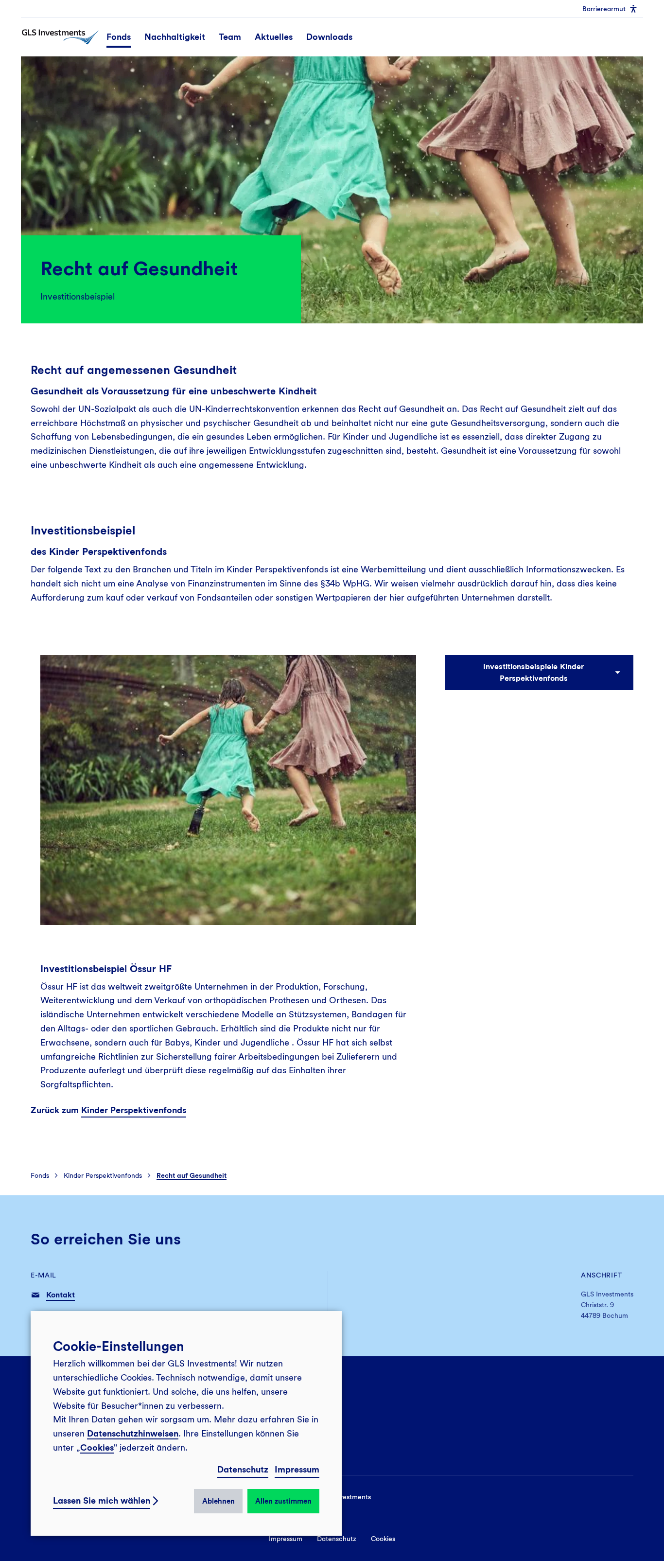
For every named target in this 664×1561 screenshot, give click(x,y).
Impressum (297, 1469)
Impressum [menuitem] (285, 1539)
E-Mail (43, 1275)
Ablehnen (218, 1501)
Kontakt (60, 1294)
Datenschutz (242, 1469)
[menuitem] (610, 9)
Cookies (97, 1447)
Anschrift (601, 1275)
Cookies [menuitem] (383, 1539)
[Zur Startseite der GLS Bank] (60, 37)
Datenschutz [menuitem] (336, 1539)
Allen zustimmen (283, 1501)
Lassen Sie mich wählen (101, 1500)
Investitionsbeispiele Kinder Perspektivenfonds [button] (533, 672)
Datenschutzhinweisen (132, 1433)
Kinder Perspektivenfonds (133, 1110)
